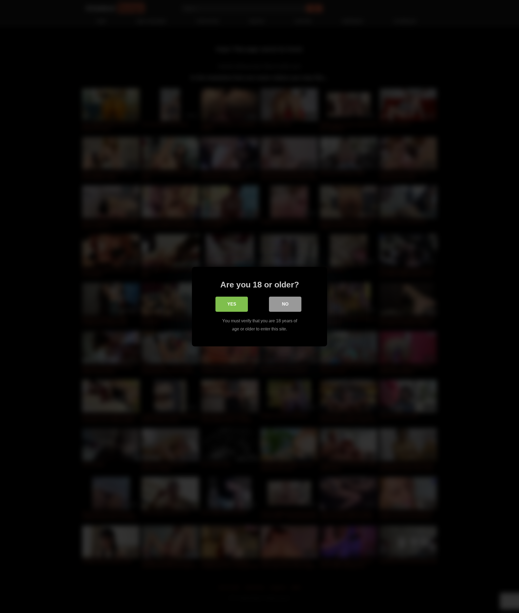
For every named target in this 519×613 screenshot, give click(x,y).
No (285, 303)
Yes (231, 303)
